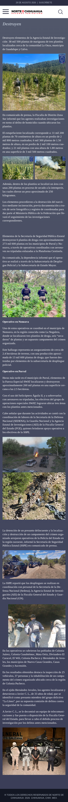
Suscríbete (45, 2)
